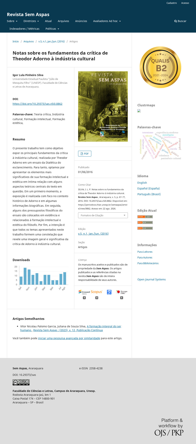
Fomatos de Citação (92, 215)
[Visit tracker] (138, 111)
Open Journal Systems (151, 279)
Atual (48, 21)
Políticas (51, 28)
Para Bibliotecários (147, 263)
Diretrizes (30, 21)
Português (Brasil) (149, 194)
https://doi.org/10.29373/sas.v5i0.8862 (37, 104)
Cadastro (172, 3)
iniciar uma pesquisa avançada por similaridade (69, 338)
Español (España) (148, 188)
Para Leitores (144, 251)
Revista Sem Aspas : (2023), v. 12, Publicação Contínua (68, 330)
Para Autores (144, 257)
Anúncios (81, 21)
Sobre (11, 21)
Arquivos (63, 21)
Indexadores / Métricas (24, 28)
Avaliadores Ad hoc (105, 21)
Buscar (181, 21)
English (142, 182)
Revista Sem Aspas (28, 14)
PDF (86, 153)
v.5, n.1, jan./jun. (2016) (51, 41)
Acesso (185, 3)
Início (16, 41)
